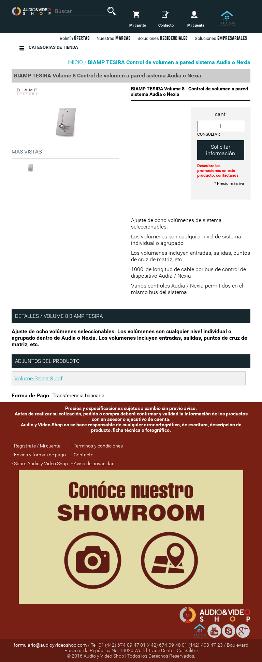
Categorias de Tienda (53, 47)
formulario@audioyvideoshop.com (50, 645)
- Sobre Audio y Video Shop (40, 463)
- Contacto (82, 454)
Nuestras (114, 38)
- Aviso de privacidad (93, 463)
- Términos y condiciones (97, 445)
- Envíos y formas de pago (39, 454)
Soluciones (221, 38)
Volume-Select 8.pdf (38, 378)
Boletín (75, 38)
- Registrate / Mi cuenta (36, 445)
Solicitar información (220, 150)
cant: (221, 114)
